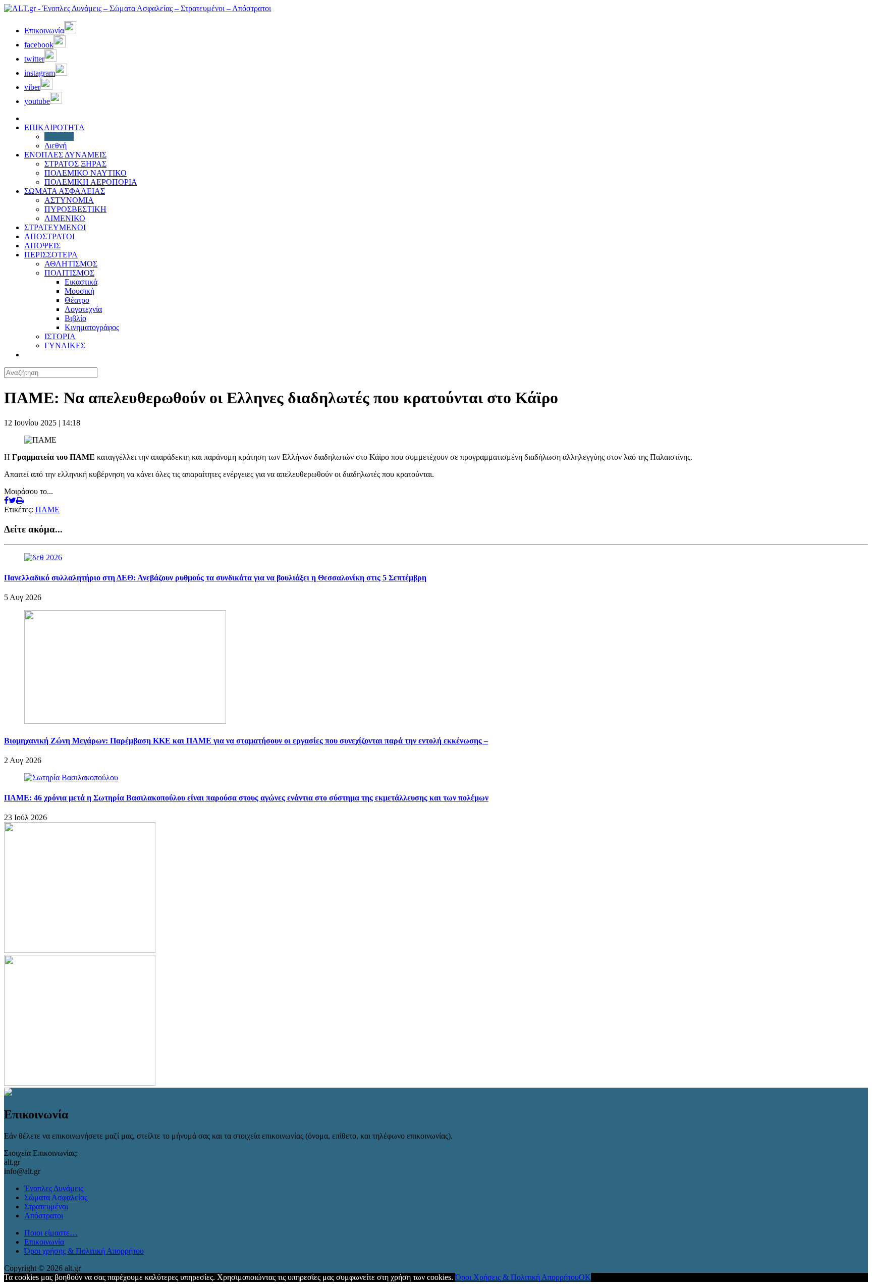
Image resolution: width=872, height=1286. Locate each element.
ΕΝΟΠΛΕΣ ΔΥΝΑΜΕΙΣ (65, 154)
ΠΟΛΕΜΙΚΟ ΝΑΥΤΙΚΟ (85, 173)
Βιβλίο (75, 318)
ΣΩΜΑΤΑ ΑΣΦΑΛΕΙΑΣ (64, 191)
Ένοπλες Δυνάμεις (53, 1188)
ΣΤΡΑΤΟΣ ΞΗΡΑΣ (75, 163)
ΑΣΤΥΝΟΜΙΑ (69, 200)
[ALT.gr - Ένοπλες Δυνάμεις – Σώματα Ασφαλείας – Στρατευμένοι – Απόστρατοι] (137, 8)
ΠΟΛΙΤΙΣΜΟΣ (69, 273)
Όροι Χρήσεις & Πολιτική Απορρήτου (517, 1277)
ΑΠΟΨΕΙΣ (42, 245)
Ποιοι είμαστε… (51, 1232)
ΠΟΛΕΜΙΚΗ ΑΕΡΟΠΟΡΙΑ (90, 182)
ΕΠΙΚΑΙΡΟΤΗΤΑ (54, 127)
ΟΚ (585, 1277)
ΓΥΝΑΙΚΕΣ (64, 345)
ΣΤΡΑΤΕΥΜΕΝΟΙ (55, 227)
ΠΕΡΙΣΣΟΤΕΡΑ (51, 254)
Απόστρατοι (43, 1215)
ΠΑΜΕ (47, 509)
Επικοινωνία (44, 1242)
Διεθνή (55, 145)
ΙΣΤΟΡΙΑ (60, 336)
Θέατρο (77, 300)
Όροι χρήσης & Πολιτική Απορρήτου (84, 1251)
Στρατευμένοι (46, 1206)
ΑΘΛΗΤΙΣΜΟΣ (70, 263)
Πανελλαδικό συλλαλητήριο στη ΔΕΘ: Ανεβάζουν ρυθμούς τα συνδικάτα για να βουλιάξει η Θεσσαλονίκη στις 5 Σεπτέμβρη (215, 577)
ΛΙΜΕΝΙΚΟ (64, 218)
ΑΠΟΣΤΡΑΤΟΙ (49, 236)
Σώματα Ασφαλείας (55, 1197)
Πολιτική (59, 136)
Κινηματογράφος (92, 327)
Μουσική (79, 291)
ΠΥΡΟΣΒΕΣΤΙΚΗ (75, 209)
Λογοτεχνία (83, 309)
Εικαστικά (81, 282)
